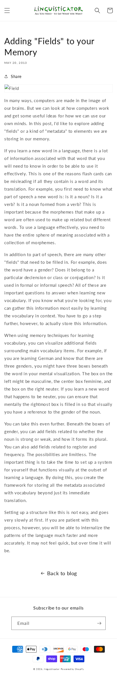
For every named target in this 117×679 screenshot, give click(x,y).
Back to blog (62, 573)
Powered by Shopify (72, 669)
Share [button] (16, 76)
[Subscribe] (99, 623)
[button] (7, 10)
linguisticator (52, 669)
